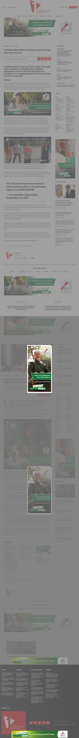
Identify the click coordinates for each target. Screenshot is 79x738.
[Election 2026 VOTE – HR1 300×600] (39, 391)
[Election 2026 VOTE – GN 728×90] (39, 737)
